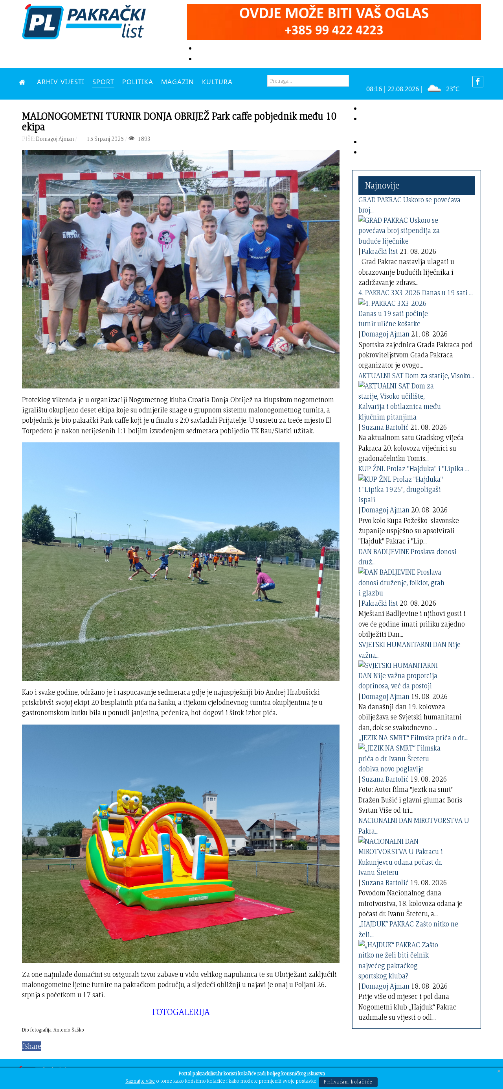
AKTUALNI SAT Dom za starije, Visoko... (416, 376)
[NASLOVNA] (24, 81)
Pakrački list (380, 251)
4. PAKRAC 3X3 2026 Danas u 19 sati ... (415, 293)
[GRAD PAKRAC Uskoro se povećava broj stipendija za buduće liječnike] (401, 229)
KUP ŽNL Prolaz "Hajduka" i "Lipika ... (413, 468)
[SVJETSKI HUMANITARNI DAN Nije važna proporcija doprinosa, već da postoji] (401, 674)
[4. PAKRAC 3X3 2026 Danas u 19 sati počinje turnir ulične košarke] (401, 312)
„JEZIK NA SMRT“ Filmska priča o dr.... (413, 738)
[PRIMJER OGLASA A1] (334, 21)
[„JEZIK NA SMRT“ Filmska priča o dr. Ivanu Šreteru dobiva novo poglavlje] (401, 757)
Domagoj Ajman (385, 334)
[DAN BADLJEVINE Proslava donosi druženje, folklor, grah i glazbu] (401, 581)
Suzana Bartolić (385, 427)
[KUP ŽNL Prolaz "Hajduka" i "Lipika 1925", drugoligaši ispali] (401, 488)
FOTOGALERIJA (181, 1012)
